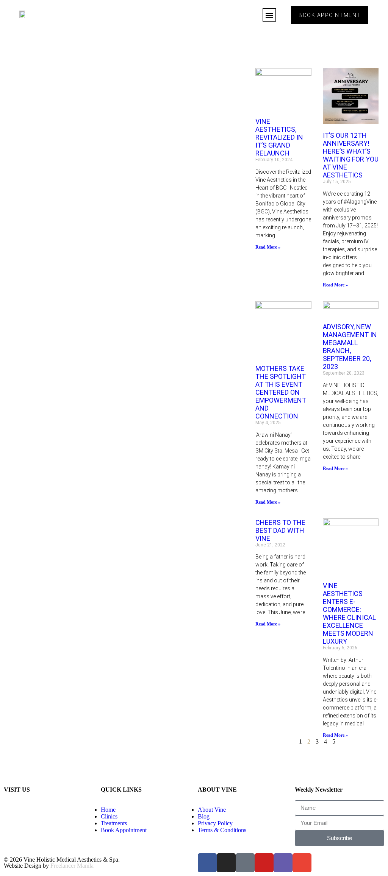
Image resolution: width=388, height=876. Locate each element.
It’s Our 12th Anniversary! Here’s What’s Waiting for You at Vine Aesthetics (351, 155)
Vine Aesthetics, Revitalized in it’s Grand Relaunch (279, 137)
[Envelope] (302, 862)
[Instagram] (226, 862)
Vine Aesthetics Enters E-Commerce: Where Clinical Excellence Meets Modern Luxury (349, 613)
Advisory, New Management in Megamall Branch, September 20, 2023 (350, 346)
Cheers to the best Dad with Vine (280, 530)
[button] (269, 15)
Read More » (267, 247)
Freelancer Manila (72, 865)
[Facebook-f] (207, 862)
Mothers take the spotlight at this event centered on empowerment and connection (280, 392)
